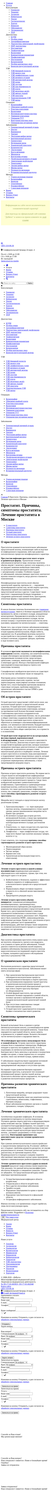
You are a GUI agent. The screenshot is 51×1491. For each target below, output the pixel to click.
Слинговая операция (19, 188)
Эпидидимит (16, 150)
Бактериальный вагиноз (21, 138)
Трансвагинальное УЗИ (21, 98)
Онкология (10, 1259)
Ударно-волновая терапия (22, 177)
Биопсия (14, 181)
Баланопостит (17, 147)
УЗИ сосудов (16, 84)
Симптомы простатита (15, 528)
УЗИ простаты (17, 96)
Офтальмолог (16, 28)
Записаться (10, 261)
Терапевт (15, 12)
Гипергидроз (16, 141)
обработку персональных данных (15, 1319)
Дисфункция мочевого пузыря (24, 159)
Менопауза (15, 154)
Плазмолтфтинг (17, 186)
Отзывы (9, 193)
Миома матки (16, 168)
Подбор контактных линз (21, 64)
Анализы (10, 1244)
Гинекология (11, 1248)
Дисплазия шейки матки (21, 136)
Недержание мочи (18, 143)
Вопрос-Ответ (12, 195)
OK (3, 1217)
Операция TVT (17, 118)
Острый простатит (14, 532)
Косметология (12, 1250)
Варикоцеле (16, 132)
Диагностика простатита (16, 534)
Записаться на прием (10, 1386)
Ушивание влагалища (20, 116)
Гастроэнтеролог (18, 21)
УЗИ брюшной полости (21, 71)
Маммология (11, 1253)
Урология (10, 1268)
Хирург (14, 23)
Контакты (10, 197)
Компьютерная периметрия (22, 55)
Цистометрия (16, 48)
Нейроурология (12, 1257)
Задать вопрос (7, 1358)
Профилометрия (18, 57)
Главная (4, 497)
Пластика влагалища (19, 109)
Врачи (8, 190)
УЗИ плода (15, 89)
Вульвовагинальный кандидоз (24, 172)
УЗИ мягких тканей (19, 93)
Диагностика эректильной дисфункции (27, 44)
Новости (9, 1231)
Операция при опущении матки (24, 123)
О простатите (11, 525)
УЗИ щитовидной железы (22, 80)
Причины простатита (15, 530)
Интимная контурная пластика (24, 114)
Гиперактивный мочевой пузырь (25, 127)
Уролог (14, 19)
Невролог (15, 26)
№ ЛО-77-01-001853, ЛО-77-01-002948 (17, 1284)
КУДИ (13, 37)
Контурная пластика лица (22, 120)
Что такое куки (12, 1217)
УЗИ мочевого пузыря (20, 77)
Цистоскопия (16, 59)
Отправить (6, 1324)
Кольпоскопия (17, 62)
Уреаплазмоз (16, 163)
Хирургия (10, 1273)
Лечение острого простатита (18, 537)
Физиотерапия (12, 1271)
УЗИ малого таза (18, 73)
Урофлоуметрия (17, 50)
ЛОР (13, 32)
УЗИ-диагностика (13, 1262)
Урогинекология (13, 1264)
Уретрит (14, 134)
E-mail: (14, 1293)
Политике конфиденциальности (17, 1213)
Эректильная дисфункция (22, 161)
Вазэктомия (16, 53)
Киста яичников (18, 152)
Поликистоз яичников (20, 170)
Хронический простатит (21, 145)
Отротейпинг (16, 184)
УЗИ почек (15, 82)
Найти (30, 283)
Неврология (11, 1255)
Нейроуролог (16, 17)
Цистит (14, 129)
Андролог (15, 14)
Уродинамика (11, 1266)
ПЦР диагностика (18, 46)
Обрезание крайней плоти (22, 107)
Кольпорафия (16, 105)
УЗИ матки (15, 100)
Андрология (11, 1246)
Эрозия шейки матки (20, 165)
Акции (9, 1224)
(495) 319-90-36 (7, 246)
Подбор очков (17, 39)
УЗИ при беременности (21, 87)
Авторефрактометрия (20, 41)
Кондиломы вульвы (19, 156)
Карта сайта (6, 1286)
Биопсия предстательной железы (25, 66)
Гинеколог (15, 10)
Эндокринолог (17, 30)
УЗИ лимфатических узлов (22, 75)
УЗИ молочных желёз (20, 91)
